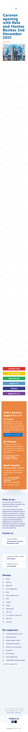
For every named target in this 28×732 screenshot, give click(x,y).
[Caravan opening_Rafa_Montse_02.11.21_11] (14, 266)
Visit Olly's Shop (14, 369)
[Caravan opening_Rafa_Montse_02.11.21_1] (14, 82)
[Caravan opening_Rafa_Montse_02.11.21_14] (14, 322)
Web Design (10, 728)
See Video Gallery (14, 373)
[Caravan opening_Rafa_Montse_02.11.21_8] (14, 211)
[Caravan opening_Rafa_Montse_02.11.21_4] (14, 137)
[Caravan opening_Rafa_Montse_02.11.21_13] (14, 303)
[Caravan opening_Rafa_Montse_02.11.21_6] (14, 174)
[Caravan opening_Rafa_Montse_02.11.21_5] (14, 155)
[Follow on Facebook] (12, 722)
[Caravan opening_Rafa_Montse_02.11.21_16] (14, 359)
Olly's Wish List (14, 378)
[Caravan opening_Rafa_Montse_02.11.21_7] (14, 192)
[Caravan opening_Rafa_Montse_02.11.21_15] (14, 340)
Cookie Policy (17, 712)
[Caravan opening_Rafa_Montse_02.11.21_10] (14, 248)
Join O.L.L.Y (14, 383)
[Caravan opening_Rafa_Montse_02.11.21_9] (14, 229)
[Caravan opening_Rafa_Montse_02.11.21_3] (14, 118)
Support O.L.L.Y (14, 393)
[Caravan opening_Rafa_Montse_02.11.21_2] (14, 100)
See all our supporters (10, 664)
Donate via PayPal (13, 434)
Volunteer (14, 388)
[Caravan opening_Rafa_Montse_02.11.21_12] (14, 285)
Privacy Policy (10, 712)
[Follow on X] (15, 722)
